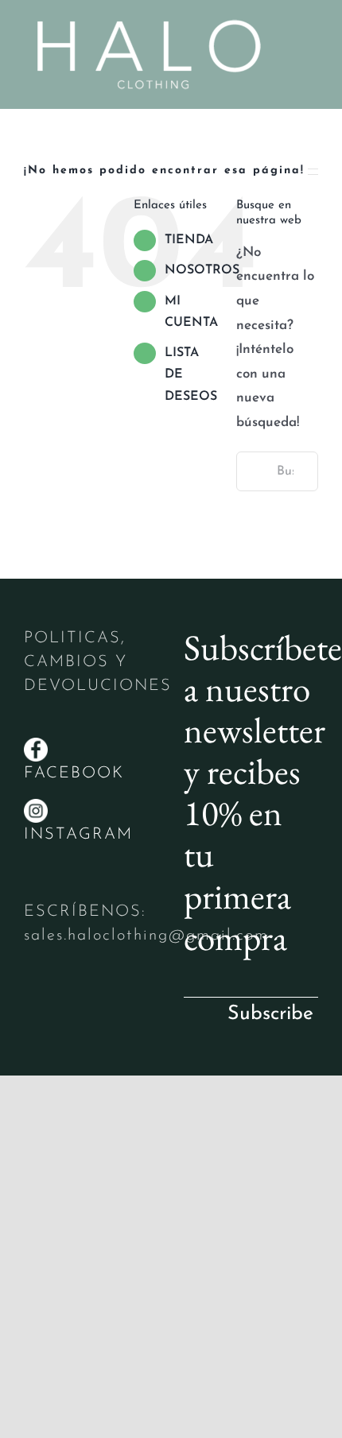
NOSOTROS (202, 270)
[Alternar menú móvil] (311, 41)
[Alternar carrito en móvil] (311, 58)
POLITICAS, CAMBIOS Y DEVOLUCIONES (98, 662)
